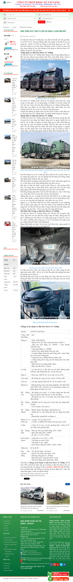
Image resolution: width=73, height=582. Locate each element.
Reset (49, 22)
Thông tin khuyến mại (10, 537)
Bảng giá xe (29, 10)
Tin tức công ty (8, 540)
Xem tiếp (40, 510)
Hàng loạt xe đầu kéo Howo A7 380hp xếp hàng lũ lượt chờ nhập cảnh (14, 204)
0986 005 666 (33, 551)
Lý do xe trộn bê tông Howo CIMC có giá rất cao (14, 84)
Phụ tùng (36, 10)
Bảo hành (42, 10)
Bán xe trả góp (51, 10)
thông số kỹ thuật (29, 473)
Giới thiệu (15, 10)
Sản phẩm (22, 10)
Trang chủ (8, 10)
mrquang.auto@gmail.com (11, 49)
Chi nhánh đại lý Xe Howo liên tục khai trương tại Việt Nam (14, 229)
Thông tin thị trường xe (10, 542)
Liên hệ (64, 10)
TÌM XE (42, 22)
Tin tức (58, 10)
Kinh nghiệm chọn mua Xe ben (14, 123)
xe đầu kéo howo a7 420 (41, 473)
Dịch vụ (6, 528)
